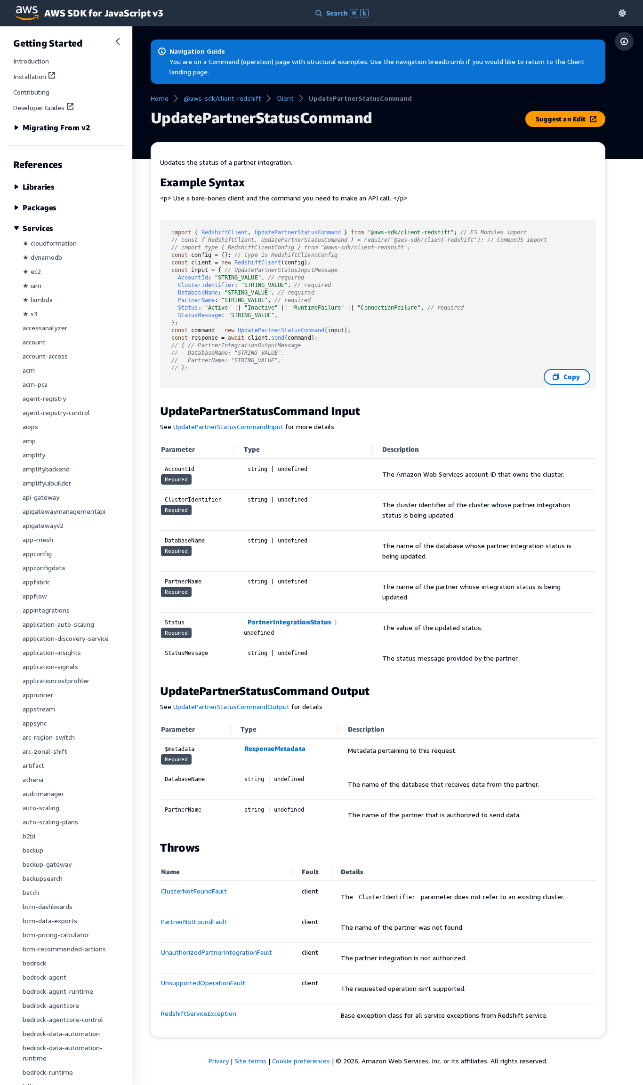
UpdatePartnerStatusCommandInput (228, 427)
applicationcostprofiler (56, 681)
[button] (622, 13)
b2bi (29, 836)
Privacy (219, 1061)
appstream (39, 709)
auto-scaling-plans (50, 822)
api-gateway (41, 497)
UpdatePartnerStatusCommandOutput (231, 706)
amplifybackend (46, 469)
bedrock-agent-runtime (58, 991)
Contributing (31, 92)
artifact (33, 765)
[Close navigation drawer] (117, 41)
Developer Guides (38, 108)
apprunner (38, 695)
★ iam (32, 285)
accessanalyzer (45, 328)
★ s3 (30, 314)
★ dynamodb (42, 257)
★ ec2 (32, 271)
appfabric (36, 582)
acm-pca (35, 384)
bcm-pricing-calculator (56, 935)
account (34, 342)
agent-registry (44, 398)
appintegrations (46, 610)
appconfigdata (44, 568)
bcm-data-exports (50, 921)
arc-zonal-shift (45, 751)
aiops (30, 427)
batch (31, 892)
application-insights (52, 652)
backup (33, 850)
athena (33, 779)
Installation (29, 76)
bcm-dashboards (47, 906)
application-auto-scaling (58, 624)
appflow (35, 596)
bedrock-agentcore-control (63, 1019)
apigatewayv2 (43, 525)
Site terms (250, 1061)
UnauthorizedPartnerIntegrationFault (216, 952)
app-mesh (38, 539)
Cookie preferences (301, 1061)
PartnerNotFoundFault (194, 921)
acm (29, 370)
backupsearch (43, 878)
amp (29, 441)
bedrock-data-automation (61, 1033)
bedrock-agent (44, 977)
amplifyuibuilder (47, 483)
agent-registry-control (56, 412)
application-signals (50, 666)
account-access (45, 356)
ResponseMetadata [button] (274, 748)
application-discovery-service (66, 638)
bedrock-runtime (48, 1072)
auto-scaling (41, 808)
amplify (34, 455)
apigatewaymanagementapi (64, 511)
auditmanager (43, 794)
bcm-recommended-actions (64, 949)
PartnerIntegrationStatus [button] (289, 622)
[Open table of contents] (624, 41)
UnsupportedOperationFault (203, 983)
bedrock (34, 963)
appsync (35, 723)
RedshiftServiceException (198, 1013)
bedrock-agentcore (51, 1005)
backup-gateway (47, 864)
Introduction (31, 61)
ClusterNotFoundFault (194, 891)
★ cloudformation (50, 243)
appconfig (37, 554)
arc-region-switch (49, 737)
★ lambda (38, 299)
